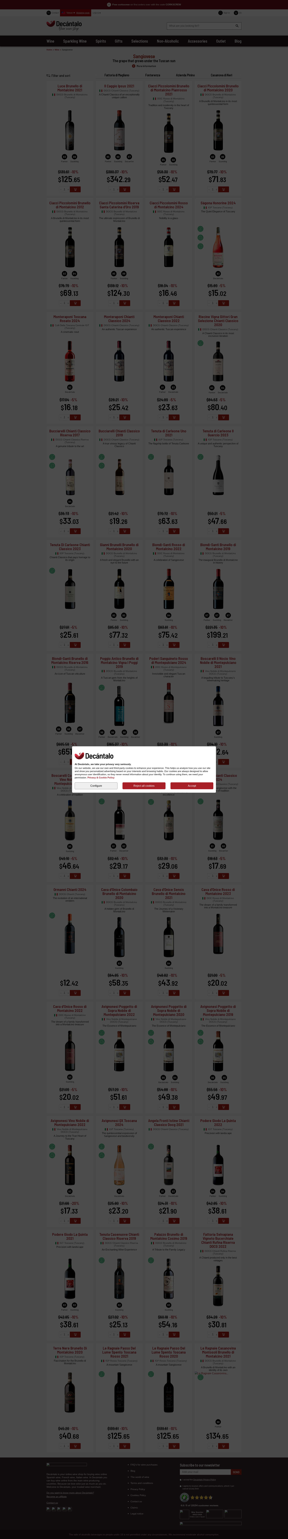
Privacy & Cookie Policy (101, 777)
